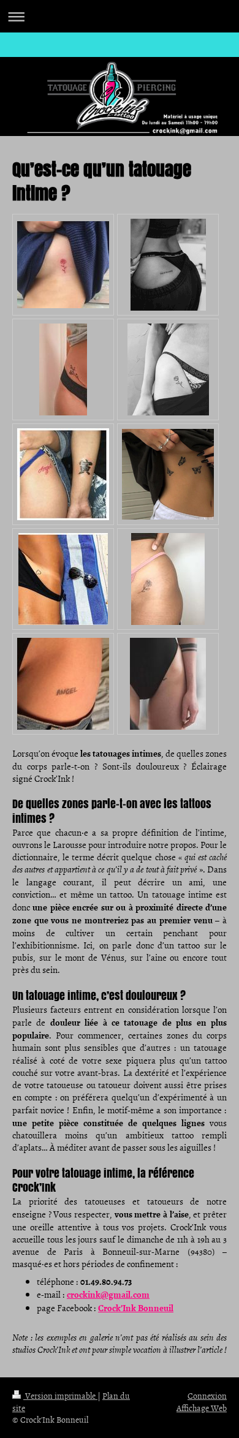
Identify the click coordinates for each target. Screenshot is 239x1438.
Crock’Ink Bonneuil (135, 1307)
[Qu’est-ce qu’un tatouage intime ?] (63, 264)
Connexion (207, 1395)
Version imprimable (60, 1395)
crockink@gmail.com (108, 1294)
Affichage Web (201, 1407)
